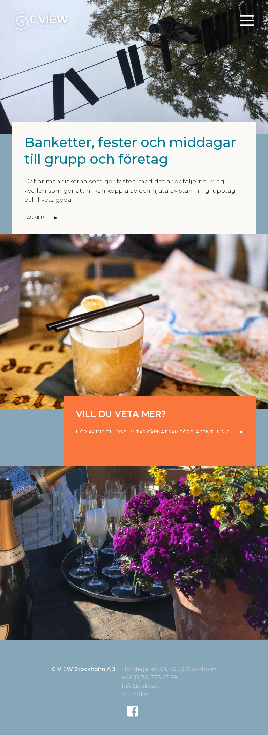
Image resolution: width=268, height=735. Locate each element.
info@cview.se (141, 686)
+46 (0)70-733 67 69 (149, 677)
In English (136, 694)
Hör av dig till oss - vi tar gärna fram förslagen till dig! (153, 431)
